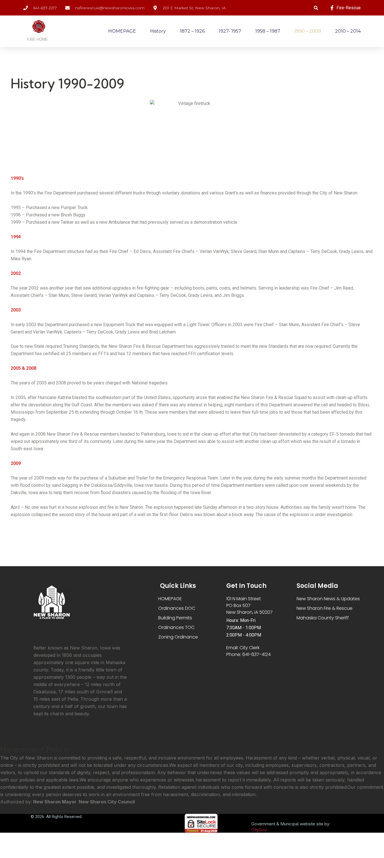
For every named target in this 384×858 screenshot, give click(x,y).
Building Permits (175, 618)
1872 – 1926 (192, 31)
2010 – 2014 (348, 31)
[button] (316, 7)
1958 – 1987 (267, 31)
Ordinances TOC (176, 627)
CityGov (259, 829)
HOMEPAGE (122, 31)
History (158, 31)
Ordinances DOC (176, 608)
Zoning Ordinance (178, 637)
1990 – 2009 (307, 31)
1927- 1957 (230, 31)
